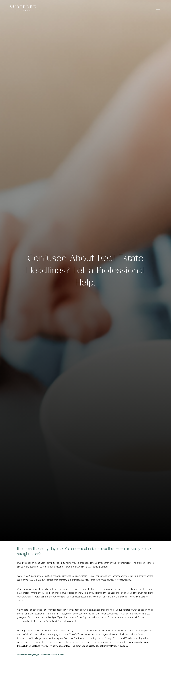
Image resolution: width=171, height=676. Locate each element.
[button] (158, 8)
